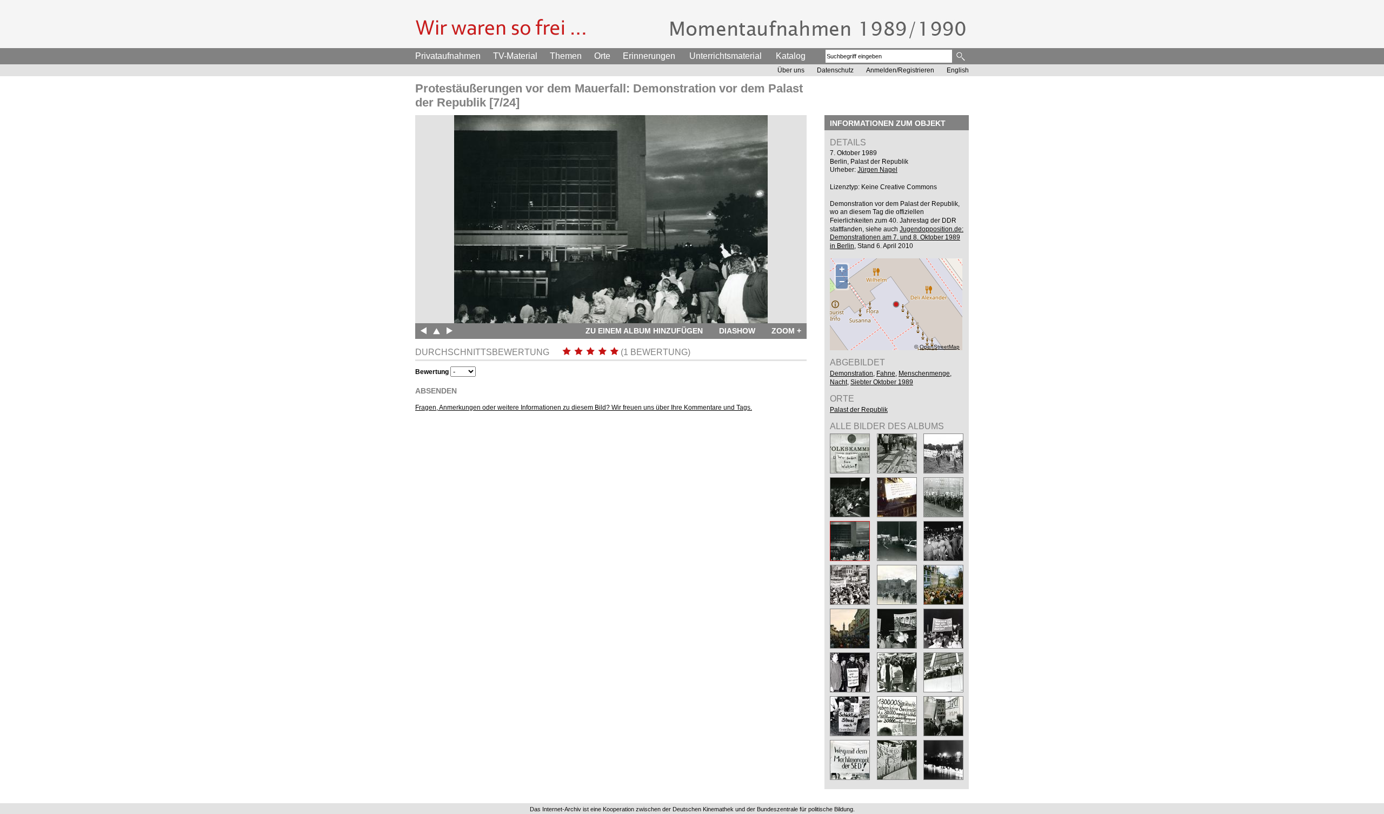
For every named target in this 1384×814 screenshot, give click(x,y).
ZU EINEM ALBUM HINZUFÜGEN (644, 330)
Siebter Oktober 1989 (881, 382)
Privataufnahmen (448, 56)
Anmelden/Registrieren (900, 70)
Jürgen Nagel (877, 170)
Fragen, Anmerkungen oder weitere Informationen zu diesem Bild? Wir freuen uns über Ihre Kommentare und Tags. (583, 407)
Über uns (790, 70)
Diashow (737, 330)
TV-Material (515, 56)
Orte (602, 56)
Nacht (838, 382)
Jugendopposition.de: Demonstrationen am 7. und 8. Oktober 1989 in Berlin (896, 237)
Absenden (436, 390)
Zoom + (786, 330)
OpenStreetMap (940, 347)
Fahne (885, 373)
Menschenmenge (924, 373)
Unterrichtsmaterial (725, 56)
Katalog (791, 56)
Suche (961, 56)
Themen (566, 56)
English (958, 70)
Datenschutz (835, 70)
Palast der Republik (859, 409)
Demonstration (851, 373)
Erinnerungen (649, 56)
